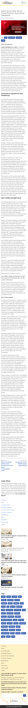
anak (20, 596)
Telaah (3, 524)
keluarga (17, 613)
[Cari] (24, 695)
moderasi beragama (6, 619)
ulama (8, 636)
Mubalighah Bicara (6, 507)
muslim (15, 619)
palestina (9, 623)
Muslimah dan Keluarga (7, 510)
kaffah (3, 613)
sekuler (18, 633)
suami (3, 40)
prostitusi (18, 37)
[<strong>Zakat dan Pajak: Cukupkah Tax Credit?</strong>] (6, 583)
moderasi (18, 616)
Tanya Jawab (4, 522)
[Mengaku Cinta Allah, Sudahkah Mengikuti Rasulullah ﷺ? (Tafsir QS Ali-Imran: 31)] (6, 544)
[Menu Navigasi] (22, 3)
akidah (8, 596)
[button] (25, 2)
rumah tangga (5, 633)
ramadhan (11, 629)
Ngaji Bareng (4, 514)
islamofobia (17, 609)
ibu (8, 606)
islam (3, 609)
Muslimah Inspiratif (6, 512)
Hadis (2, 502)
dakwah (4, 600)
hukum (3, 606)
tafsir (3, 636)
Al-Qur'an (3, 500)
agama (3, 596)
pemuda (16, 623)
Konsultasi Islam (5, 505)
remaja (18, 629)
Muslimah (21, 619)
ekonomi (17, 600)
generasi (16, 603)
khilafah (4, 616)
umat (13, 636)
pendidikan (22, 623)
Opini (2, 18)
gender (10, 603)
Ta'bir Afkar (4, 519)
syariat (23, 633)
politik (18, 626)
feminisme (4, 603)
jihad (24, 609)
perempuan (4, 626)
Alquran (14, 596)
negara (3, 623)
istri (6, 37)
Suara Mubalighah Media (15, 706)
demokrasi (10, 600)
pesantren (11, 626)
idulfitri (13, 606)
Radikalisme (4, 629)
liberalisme (11, 37)
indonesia (19, 606)
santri (12, 633)
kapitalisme (10, 613)
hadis (21, 603)
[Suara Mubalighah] (7, 3)
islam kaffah (9, 609)
